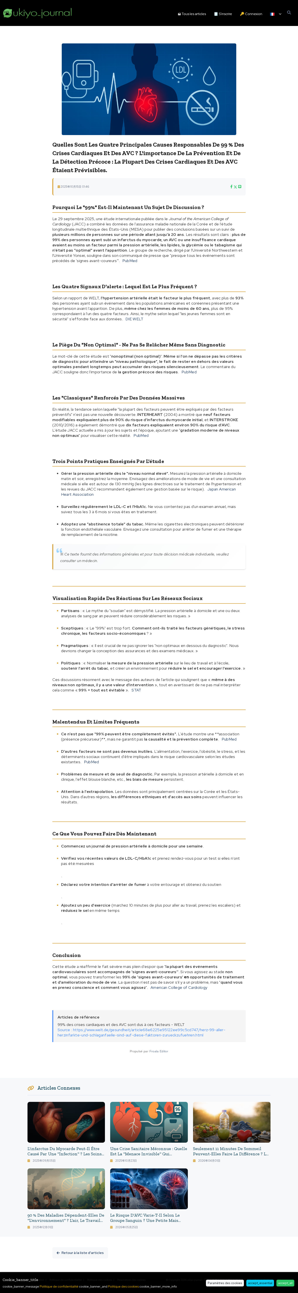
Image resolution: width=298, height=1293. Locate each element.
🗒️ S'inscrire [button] (223, 14)
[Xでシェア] (235, 186)
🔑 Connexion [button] (251, 14)
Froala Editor (158, 1051)
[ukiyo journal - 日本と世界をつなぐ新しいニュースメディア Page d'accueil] (37, 13)
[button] (276, 14)
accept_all (285, 1283)
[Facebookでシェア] (231, 186)
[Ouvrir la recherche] (289, 12)
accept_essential (260, 1283)
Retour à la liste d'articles (83, 1252)
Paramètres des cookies (225, 1283)
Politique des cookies (123, 1286)
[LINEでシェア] (239, 186)
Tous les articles (194, 14)
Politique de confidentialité (59, 1286)
